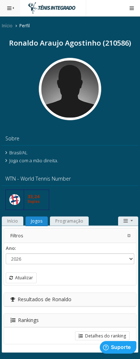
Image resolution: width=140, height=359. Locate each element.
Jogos (36, 221)
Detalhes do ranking (104, 336)
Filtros (16, 235)
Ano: (11, 248)
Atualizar (23, 278)
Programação (69, 221)
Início (7, 26)
